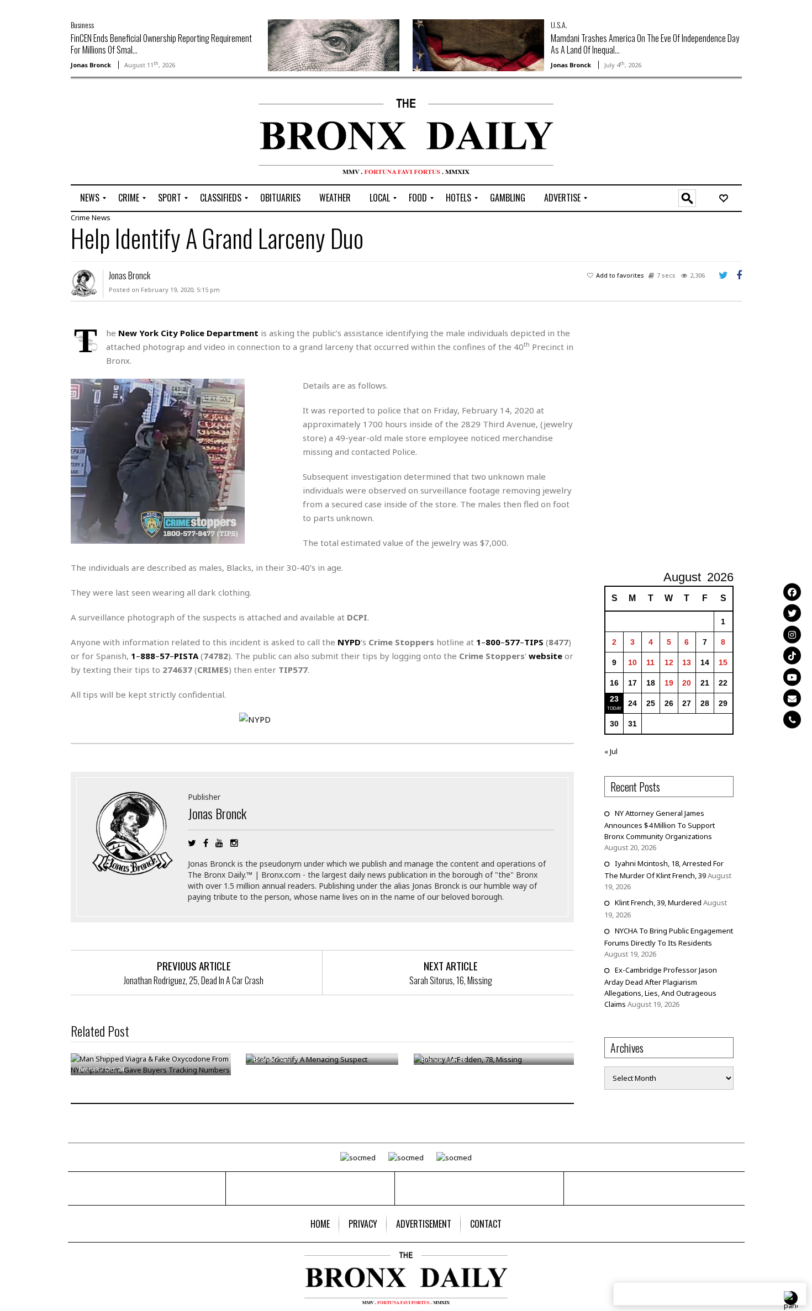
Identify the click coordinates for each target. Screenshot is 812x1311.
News (101, 217)
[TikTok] (792, 656)
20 (686, 682)
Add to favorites (620, 275)
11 (650, 662)
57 (165, 655)
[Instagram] (792, 634)
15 (723, 662)
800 (493, 641)
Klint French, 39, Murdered (658, 902)
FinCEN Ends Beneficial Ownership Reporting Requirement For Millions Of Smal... (161, 43)
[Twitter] (792, 613)
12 (669, 662)
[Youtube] (792, 677)
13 (686, 662)
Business (82, 24)
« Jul (611, 751)
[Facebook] (792, 592)
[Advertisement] (135, 133)
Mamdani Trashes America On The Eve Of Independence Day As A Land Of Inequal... (645, 43)
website (545, 655)
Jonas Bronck (91, 65)
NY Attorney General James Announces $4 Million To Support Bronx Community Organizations (659, 824)
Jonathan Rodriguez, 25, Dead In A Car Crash (193, 980)
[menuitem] (90, 198)
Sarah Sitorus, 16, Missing (450, 980)
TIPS (534, 641)
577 (512, 641)
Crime (80, 217)
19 (669, 682)
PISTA (186, 655)
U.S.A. (559, 24)
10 (632, 662)
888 (147, 655)
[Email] (792, 698)
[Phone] (792, 719)
